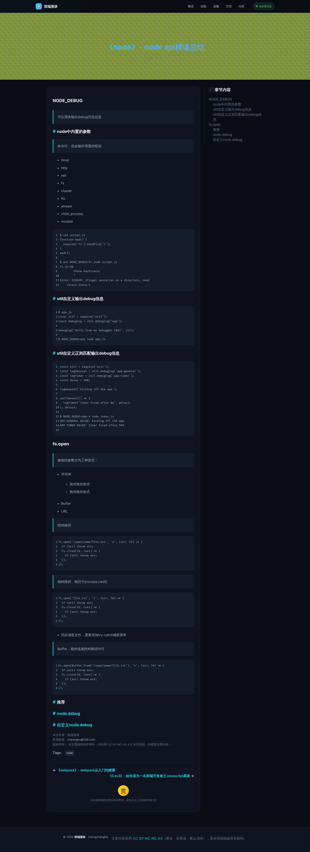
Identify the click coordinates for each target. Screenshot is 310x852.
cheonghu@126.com (81, 739)
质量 (216, 6)
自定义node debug (74, 724)
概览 (191, 6)
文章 (229, 6)
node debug (68, 713)
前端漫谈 (79, 837)
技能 (203, 6)
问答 (241, 6)
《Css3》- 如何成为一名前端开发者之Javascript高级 (151, 776)
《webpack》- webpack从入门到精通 (84, 770)
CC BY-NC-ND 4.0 (148, 838)
